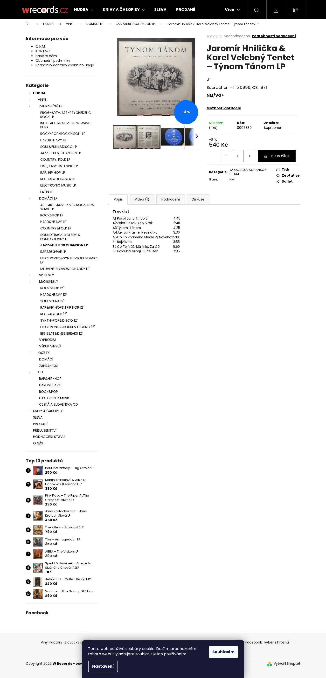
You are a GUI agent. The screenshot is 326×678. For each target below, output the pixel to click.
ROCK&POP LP (51, 215)
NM (236, 174)
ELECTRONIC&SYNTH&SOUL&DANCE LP (69, 260)
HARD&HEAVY (50, 385)
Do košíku (280, 156)
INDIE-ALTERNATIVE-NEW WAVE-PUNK (66, 125)
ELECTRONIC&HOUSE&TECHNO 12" (67, 327)
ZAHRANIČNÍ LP (50, 106)
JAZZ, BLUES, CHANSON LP (60, 153)
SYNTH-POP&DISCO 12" (59, 320)
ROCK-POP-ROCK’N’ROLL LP (62, 133)
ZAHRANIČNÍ (48, 365)
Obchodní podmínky (52, 60)
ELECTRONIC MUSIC (54, 398)
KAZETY (44, 352)
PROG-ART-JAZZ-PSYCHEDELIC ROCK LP (65, 114)
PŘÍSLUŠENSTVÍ (44, 430)
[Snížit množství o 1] (226, 156)
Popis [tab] (118, 199)
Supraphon (273, 127)
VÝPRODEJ (47, 339)
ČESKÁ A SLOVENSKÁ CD (58, 404)
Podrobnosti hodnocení (274, 36)
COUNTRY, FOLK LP (55, 159)
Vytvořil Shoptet (287, 663)
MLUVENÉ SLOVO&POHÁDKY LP (65, 268)
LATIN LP (46, 191)
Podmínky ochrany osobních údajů (64, 65)
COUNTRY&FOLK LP (55, 228)
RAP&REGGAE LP (53, 251)
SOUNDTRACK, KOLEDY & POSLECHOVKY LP (60, 236)
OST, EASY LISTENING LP (59, 166)
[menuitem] (83, 9)
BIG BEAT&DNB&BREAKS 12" (61, 333)
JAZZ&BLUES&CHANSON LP (64, 245)
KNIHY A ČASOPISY (48, 410)
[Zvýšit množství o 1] (249, 156)
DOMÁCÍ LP (48, 198)
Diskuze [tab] (198, 199)
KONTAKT (43, 51)
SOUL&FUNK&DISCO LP (58, 146)
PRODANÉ (40, 424)
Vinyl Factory (51, 642)
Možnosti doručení (224, 108)
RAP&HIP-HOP (50, 378)
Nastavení (103, 666)
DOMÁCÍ (46, 359)
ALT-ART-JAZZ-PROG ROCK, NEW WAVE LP (67, 206)
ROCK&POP (48, 391)
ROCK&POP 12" (52, 288)
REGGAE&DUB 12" (53, 313)
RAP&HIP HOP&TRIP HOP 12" (62, 307)
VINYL (42, 99)
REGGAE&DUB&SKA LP (57, 179)
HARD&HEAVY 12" (53, 294)
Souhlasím (223, 652)
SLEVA (37, 417)
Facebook (253, 642)
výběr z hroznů (276, 642)
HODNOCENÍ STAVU (49, 436)
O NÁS (40, 46)
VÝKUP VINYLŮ (50, 346)
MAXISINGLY (48, 281)
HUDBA (39, 93)
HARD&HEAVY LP (53, 140)
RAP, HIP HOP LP (52, 172)
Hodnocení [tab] (170, 199)
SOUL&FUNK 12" (52, 301)
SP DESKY (46, 275)
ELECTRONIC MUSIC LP (58, 185)
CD (40, 372)
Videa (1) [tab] (142, 199)
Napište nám (46, 56)
